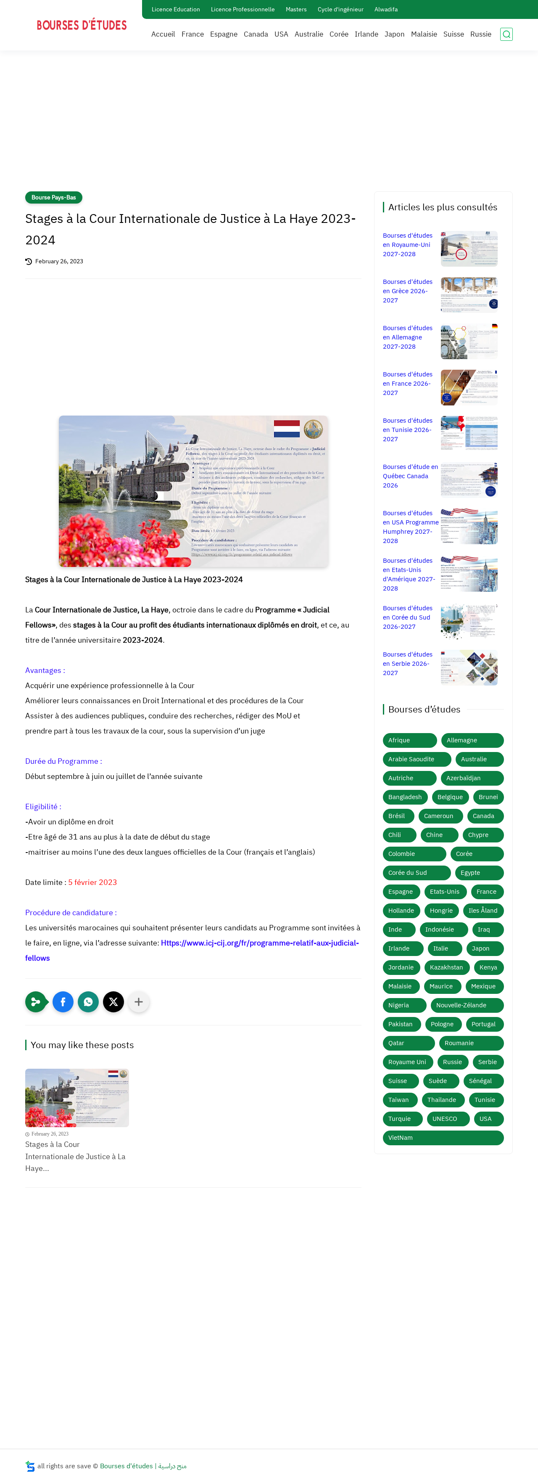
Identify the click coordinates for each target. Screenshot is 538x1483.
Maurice (441, 986)
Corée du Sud (407, 872)
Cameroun (439, 816)
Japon (395, 34)
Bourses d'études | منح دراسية (143, 1466)
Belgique (450, 797)
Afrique (399, 740)
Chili (394, 834)
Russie (480, 34)
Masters (296, 9)
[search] (506, 34)
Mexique (483, 986)
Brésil (396, 816)
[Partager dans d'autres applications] (138, 1001)
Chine (434, 834)
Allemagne (462, 740)
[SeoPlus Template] (30, 1466)
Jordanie (401, 967)
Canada (256, 34)
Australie (309, 34)
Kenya (488, 967)
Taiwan (398, 1099)
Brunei (488, 797)
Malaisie (424, 34)
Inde (395, 929)
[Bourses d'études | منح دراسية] (82, 24)
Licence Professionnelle (243, 9)
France (193, 34)
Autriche (400, 778)
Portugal (484, 1024)
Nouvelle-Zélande (461, 1005)
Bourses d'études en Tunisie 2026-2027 (408, 430)
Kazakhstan (446, 967)
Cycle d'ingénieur (341, 9)
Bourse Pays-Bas (54, 197)
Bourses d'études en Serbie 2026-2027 (408, 664)
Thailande (441, 1099)
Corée (339, 34)
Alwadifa (386, 9)
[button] (63, 1001)
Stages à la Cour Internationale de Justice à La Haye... (75, 1156)
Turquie (399, 1118)
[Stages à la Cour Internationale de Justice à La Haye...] (77, 1098)
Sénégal (480, 1081)
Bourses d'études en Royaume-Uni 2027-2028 (408, 245)
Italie (440, 948)
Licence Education (176, 9)
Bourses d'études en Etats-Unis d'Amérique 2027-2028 (409, 574)
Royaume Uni (407, 1062)
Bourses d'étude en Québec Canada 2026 (410, 476)
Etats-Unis (444, 891)
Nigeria (398, 1005)
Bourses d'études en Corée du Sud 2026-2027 (408, 617)
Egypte (470, 872)
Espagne (223, 34)
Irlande (366, 34)
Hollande (401, 910)
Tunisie (485, 1099)
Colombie (401, 853)
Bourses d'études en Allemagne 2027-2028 (408, 337)
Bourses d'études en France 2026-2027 (408, 383)
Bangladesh (405, 797)
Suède (438, 1081)
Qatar (396, 1043)
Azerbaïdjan (463, 778)
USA (281, 34)
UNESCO (445, 1118)
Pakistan (400, 1024)
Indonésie (439, 929)
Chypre (478, 834)
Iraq (484, 929)
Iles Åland (483, 910)
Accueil (163, 34)
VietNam (400, 1137)
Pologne (442, 1024)
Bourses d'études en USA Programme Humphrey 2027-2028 (411, 527)
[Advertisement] (269, 126)
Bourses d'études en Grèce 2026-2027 (408, 291)
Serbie (487, 1062)
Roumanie (459, 1043)
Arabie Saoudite (411, 759)
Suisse (453, 34)
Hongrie (441, 910)
